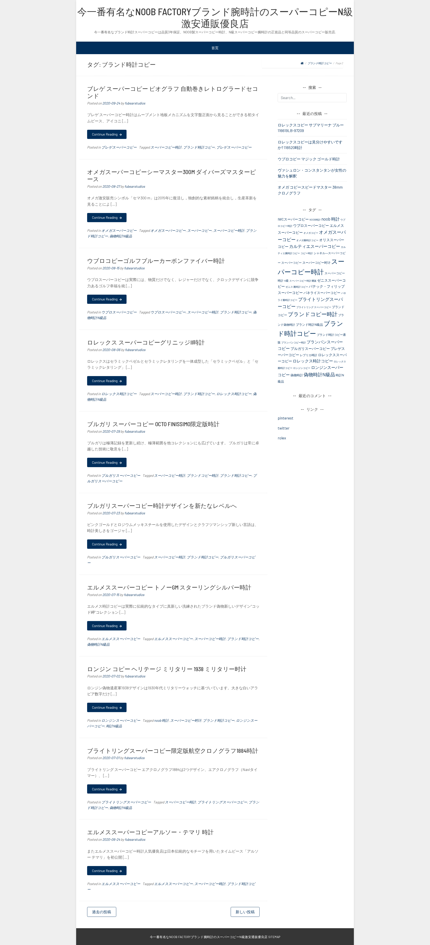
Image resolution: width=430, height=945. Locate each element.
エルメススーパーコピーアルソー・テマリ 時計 (150, 831)
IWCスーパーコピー (293, 219)
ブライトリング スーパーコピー (313, 307)
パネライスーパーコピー (321, 293)
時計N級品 (114, 726)
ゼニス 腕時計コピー (297, 286)
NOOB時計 (315, 219)
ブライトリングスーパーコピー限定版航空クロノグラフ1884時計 (172, 750)
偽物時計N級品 (121, 236)
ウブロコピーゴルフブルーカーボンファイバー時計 (156, 260)
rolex (282, 438)
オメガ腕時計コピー (307, 240)
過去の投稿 (101, 911)
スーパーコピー (199, 230)
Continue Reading (105, 134)
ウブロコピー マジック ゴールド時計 (309, 159)
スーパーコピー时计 (185, 720)
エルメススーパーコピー (120, 639)
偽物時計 (296, 375)
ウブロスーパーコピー (119, 312)
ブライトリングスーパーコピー (126, 802)
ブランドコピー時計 (202, 475)
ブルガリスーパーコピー (120, 475)
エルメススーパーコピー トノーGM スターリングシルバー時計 (169, 587)
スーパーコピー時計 (166, 147)
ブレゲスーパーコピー (119, 147)
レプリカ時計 (308, 355)
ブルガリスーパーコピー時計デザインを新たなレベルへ (162, 505)
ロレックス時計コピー (119, 394)
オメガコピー (310, 232)
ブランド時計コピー (199, 147)
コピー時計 (307, 253)
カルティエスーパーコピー (314, 246)
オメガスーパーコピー (119, 230)
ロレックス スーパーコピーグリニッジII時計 (146, 342)
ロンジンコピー (301, 367)
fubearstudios (135, 103)
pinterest (285, 418)
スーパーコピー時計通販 (302, 280)
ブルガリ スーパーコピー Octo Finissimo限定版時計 (153, 423)
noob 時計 (161, 720)
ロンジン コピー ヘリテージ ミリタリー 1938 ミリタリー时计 (166, 668)
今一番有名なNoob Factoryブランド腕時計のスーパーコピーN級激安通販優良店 (215, 17)
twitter (284, 428)
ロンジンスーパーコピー (120, 720)
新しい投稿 (245, 911)
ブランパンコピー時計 (293, 342)
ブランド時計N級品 (309, 324)
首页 (215, 48)
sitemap (274, 937)
